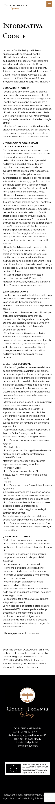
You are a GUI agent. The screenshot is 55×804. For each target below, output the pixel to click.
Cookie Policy (26, 798)
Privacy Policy (44, 798)
